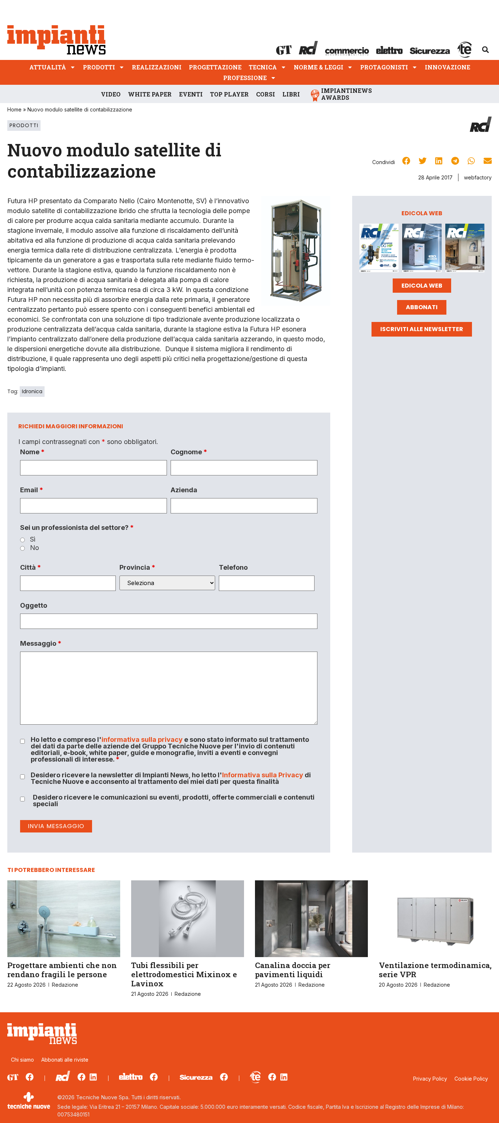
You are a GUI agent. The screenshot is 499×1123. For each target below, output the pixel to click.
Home (14, 109)
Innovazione (447, 67)
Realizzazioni (157, 67)
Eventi (191, 94)
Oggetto (33, 605)
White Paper (150, 94)
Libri (291, 94)
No (34, 548)
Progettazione (215, 67)
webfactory (478, 177)
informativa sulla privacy (142, 739)
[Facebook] (30, 1077)
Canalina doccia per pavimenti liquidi (292, 969)
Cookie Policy (471, 1078)
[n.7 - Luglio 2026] (379, 249)
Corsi (265, 94)
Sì (32, 539)
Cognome (189, 452)
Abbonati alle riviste (64, 1059)
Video (111, 94)
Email (31, 490)
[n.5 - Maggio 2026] (464, 249)
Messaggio (40, 643)
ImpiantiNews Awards (346, 94)
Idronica (32, 391)
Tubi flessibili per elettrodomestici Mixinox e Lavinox (184, 974)
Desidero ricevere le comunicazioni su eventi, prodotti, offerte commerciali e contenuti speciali (174, 800)
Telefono (233, 567)
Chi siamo (22, 1059)
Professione (245, 77)
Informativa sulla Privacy (262, 775)
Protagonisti (384, 67)
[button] (485, 49)
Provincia (137, 567)
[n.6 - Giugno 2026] (421, 249)
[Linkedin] (93, 1077)
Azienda (184, 490)
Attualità (47, 67)
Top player (229, 94)
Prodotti (99, 67)
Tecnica (263, 67)
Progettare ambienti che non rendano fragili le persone (62, 969)
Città (30, 567)
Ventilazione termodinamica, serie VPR (435, 969)
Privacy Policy (430, 1078)
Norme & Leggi (318, 67)
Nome (32, 452)
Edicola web (421, 285)
